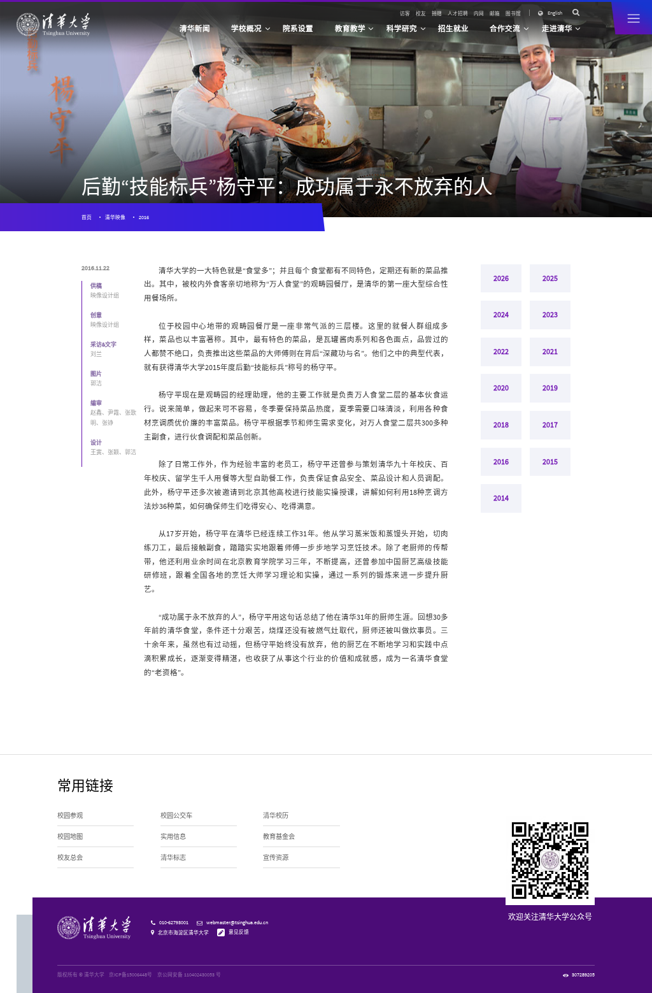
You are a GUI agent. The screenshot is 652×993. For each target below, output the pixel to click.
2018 (501, 424)
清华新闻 (195, 28)
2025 (550, 278)
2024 (501, 314)
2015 (550, 461)
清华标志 (173, 858)
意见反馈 (239, 932)
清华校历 (275, 815)
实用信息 (173, 836)
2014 (501, 498)
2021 (550, 351)
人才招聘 (458, 13)
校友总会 (70, 858)
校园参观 (70, 815)
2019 (550, 387)
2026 (501, 278)
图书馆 (513, 13)
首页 (87, 217)
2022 (501, 351)
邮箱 (495, 13)
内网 (479, 13)
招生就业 (453, 28)
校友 (421, 13)
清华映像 (115, 217)
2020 (501, 387)
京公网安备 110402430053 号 (189, 974)
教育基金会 (279, 836)
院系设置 (298, 28)
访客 (405, 13)
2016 (144, 217)
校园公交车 (176, 815)
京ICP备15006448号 (130, 974)
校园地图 (70, 836)
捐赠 (437, 13)
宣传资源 (275, 858)
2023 (550, 314)
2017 (550, 424)
